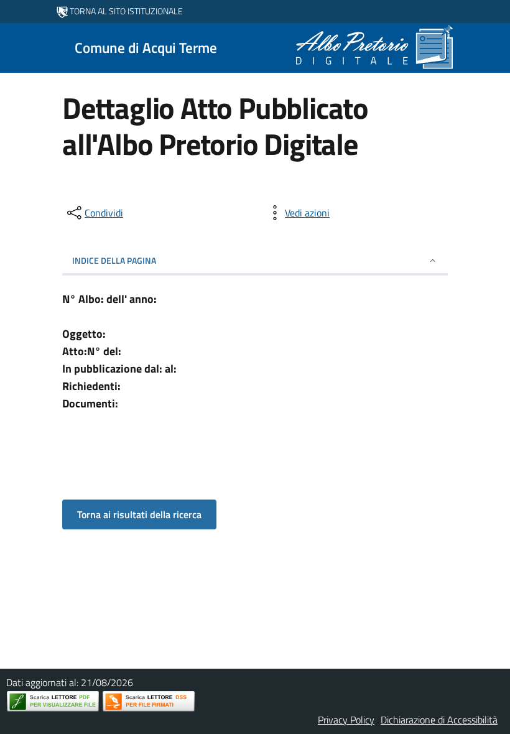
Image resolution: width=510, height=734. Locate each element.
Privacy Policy (346, 719)
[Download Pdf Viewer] (53, 701)
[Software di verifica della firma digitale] (148, 701)
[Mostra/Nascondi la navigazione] (14, 46)
